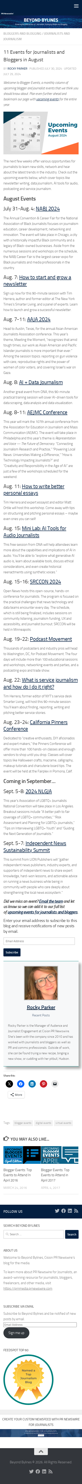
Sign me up (16, 1333)
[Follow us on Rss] (76, 1211)
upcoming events (47, 99)
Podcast (38, 639)
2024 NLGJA (39, 791)
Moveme (57, 639)
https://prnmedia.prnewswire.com (27, 1288)
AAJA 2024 (39, 319)
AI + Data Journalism (41, 382)
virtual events (63, 1123)
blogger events (23, 1123)
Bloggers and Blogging (22, 34)
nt (69, 639)
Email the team (51, 901)
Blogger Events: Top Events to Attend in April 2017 (55, 1175)
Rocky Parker (17, 68)
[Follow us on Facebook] (63, 1211)
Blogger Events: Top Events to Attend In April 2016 (17, 1175)
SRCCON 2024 (45, 582)
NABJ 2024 (48, 209)
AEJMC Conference (47, 412)
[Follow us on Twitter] (57, 1211)
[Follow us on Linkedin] (70, 1211)
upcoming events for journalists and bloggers (42, 912)
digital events (43, 1123)
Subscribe (12, 952)
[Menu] (76, 5)
